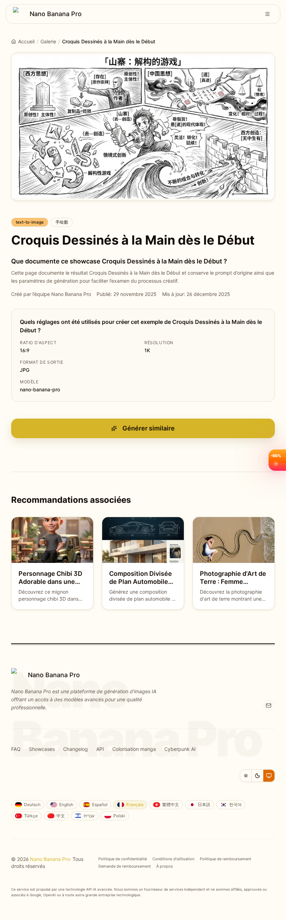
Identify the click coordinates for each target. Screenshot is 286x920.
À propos (164, 866)
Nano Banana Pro (50, 859)
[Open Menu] (267, 14)
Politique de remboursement (225, 858)
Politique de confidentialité (122, 858)
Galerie (48, 41)
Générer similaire (148, 428)
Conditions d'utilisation (173, 858)
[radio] (246, 775)
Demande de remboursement (124, 866)
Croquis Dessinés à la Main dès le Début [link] (108, 41)
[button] (277, 460)
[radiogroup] (257, 775)
